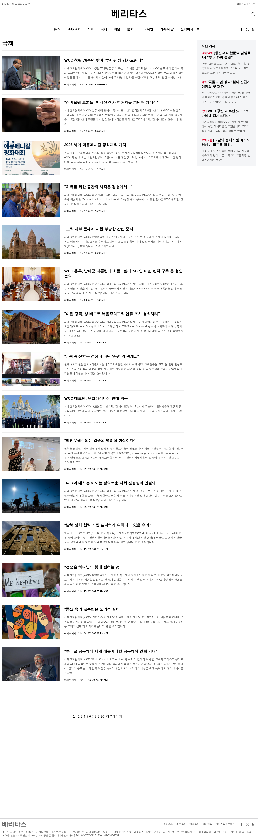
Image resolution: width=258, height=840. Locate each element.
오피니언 (146, 29)
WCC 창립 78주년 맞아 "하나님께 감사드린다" (103, 60)
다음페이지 (114, 716)
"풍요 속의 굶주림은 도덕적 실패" (92, 609)
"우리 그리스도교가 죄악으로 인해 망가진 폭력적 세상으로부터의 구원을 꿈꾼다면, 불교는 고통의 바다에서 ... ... (226, 68)
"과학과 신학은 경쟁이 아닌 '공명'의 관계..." (101, 356)
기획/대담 (167, 29)
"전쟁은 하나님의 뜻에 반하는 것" (92, 567)
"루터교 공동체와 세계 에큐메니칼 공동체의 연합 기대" (111, 651)
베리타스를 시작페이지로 (16, 3)
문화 (130, 29)
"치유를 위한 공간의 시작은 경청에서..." (98, 187)
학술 (117, 29)
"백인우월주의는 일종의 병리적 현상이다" (99, 440)
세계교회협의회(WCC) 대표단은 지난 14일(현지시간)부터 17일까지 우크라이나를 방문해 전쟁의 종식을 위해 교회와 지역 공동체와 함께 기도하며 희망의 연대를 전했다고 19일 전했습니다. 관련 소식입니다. (124, 411)
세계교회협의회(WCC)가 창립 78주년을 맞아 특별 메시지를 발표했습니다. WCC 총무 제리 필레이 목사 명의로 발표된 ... (225, 126)
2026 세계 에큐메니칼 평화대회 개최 (95, 145)
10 (102, 716)
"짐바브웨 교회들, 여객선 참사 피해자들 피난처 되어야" (111, 102)
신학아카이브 (190, 29)
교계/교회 (74, 29)
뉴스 (57, 29)
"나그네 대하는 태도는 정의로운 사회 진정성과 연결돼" (111, 483)
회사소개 (168, 824)
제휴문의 (194, 824)
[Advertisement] (93, 697)
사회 (90, 29)
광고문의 (181, 824)
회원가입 (241, 3)
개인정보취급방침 (225, 824)
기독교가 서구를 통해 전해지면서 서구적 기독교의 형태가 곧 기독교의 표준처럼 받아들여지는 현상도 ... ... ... (226, 155)
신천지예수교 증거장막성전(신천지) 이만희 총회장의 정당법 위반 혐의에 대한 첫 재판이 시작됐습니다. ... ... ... (226, 97)
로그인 (252, 3)
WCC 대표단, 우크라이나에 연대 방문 (96, 398)
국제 (104, 29)
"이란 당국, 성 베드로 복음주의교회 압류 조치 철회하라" (112, 314)
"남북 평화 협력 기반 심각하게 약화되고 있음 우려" (107, 525)
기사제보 (207, 824)
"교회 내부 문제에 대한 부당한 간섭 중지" (99, 229)
